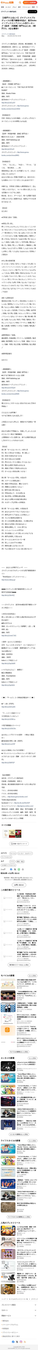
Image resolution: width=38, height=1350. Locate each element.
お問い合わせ (19, 885)
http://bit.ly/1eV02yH (8, 388)
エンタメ (8, 7)
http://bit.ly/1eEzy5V (8, 103)
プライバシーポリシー (10, 1332)
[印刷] (23, 869)
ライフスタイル (6, 857)
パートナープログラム (10, 1325)
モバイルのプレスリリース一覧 (18, 1299)
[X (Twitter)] (15, 869)
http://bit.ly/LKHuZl (8, 149)
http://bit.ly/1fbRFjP (8, 762)
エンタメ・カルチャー (25, 853)
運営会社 (5, 1321)
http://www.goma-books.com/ (18, 797)
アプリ (12, 861)
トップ (4, 1299)
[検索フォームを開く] (20, 2)
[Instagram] (21, 1342)
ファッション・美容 (28, 7)
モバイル (13, 853)
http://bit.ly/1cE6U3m (9, 728)
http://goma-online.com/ (25, 806)
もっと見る (32, 975)
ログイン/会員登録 (30, 2)
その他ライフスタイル (8, 865)
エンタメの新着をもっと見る (19, 1134)
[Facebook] (11, 869)
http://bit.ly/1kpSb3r (8, 685)
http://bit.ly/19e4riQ (8, 595)
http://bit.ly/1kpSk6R (8, 663)
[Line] (19, 869)
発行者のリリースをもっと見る (19, 965)
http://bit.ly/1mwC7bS (9, 635)
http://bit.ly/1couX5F (8, 744)
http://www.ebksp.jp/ (8, 580)
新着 (2, 7)
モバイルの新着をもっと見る (19, 1052)
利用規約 (5, 1328)
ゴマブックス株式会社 (8, 34)
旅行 (19, 7)
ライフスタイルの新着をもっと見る (19, 1217)
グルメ (14, 7)
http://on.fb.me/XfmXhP (22, 803)
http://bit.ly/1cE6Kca (8, 719)
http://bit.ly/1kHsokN (8, 707)
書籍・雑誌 (20, 861)
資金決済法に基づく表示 (11, 1336)
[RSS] (25, 1342)
